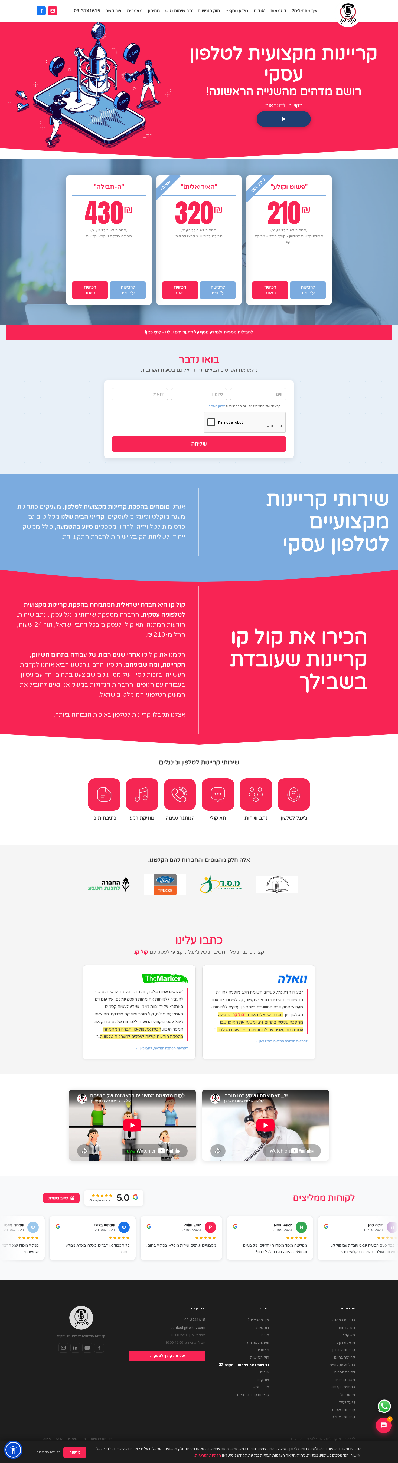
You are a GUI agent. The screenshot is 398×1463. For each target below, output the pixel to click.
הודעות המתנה (343, 1320)
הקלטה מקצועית (342, 1365)
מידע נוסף (238, 11)
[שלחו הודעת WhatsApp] (384, 1406)
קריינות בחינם (344, 1357)
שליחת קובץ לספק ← (167, 1356)
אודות (259, 11)
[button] (13, 1450)
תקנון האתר (217, 406)
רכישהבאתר (270, 290)
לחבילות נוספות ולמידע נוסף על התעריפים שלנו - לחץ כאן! (199, 332)
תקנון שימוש (77, 1438)
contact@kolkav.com (188, 1327)
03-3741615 (87, 11)
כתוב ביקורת (58, 1198)
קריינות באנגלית (342, 1417)
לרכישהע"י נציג (308, 290)
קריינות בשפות (343, 1409)
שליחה (199, 444)
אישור (75, 1452)
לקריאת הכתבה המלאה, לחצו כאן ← (281, 1041)
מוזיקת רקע (346, 1342)
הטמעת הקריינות (342, 1387)
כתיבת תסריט (344, 1372)
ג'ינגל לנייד (347, 1402)
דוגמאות (278, 11)
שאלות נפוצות (258, 1342)
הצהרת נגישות (53, 1438)
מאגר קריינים (345, 1380)
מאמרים (134, 11)
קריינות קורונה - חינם (253, 1395)
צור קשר (114, 11)
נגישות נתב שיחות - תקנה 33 (244, 1365)
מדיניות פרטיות (102, 1438)
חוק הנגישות (259, 1357)
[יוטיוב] (87, 1348)
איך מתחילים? (305, 11)
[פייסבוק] (41, 10)
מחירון (154, 11)
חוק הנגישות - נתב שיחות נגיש (192, 11)
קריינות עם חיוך (343, 1350)
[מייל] (63, 1348)
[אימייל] (52, 10)
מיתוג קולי (347, 1395)
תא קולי (349, 1335)
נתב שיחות (347, 1327)
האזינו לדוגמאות (286, 272)
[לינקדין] (75, 1348)
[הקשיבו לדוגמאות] (284, 119)
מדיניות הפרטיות (208, 1455)
